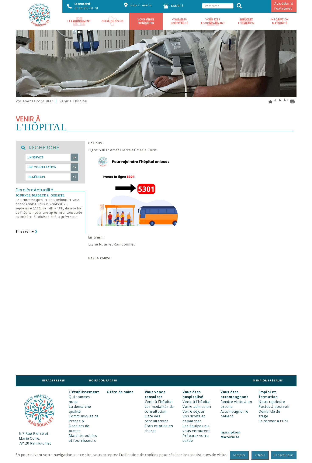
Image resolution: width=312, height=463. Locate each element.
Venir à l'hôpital (159, 401)
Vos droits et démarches (194, 418)
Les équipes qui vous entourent (196, 428)
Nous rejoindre (272, 401)
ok (75, 157)
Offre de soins (112, 21)
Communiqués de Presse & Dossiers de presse (84, 423)
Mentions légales (268, 380)
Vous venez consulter (34, 101)
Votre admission (197, 406)
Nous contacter (103, 380)
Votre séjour (194, 411)
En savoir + (25, 231)
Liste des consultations (157, 418)
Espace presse (53, 380)
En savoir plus (284, 455)
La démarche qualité (80, 409)
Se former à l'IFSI (273, 421)
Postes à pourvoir (274, 406)
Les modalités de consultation (159, 409)
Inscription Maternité (280, 21)
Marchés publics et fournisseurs (83, 438)
